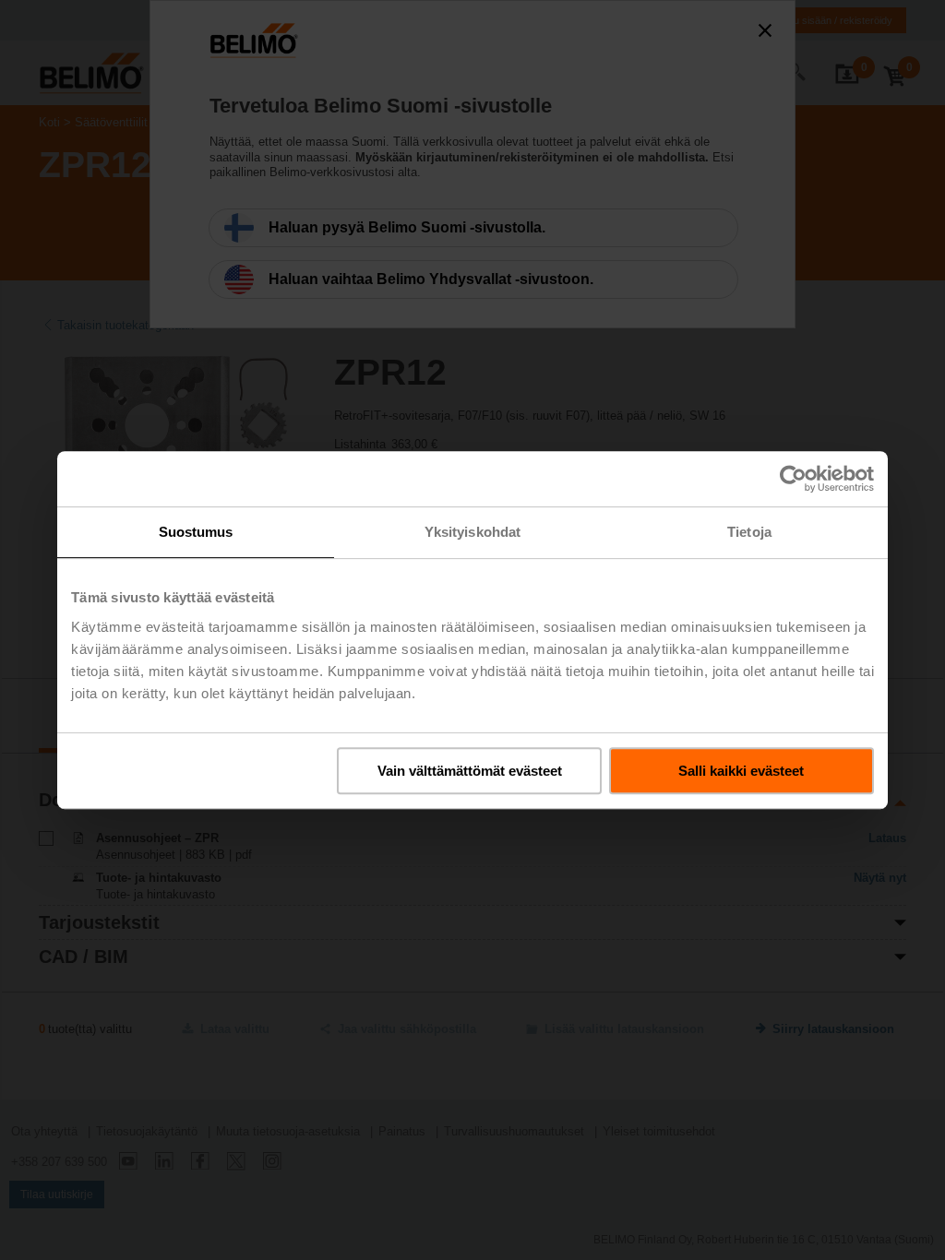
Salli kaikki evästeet (741, 771)
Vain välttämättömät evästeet (469, 771)
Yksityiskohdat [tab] (472, 532)
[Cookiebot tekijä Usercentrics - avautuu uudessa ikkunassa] (793, 479)
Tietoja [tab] (749, 532)
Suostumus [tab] (196, 532)
